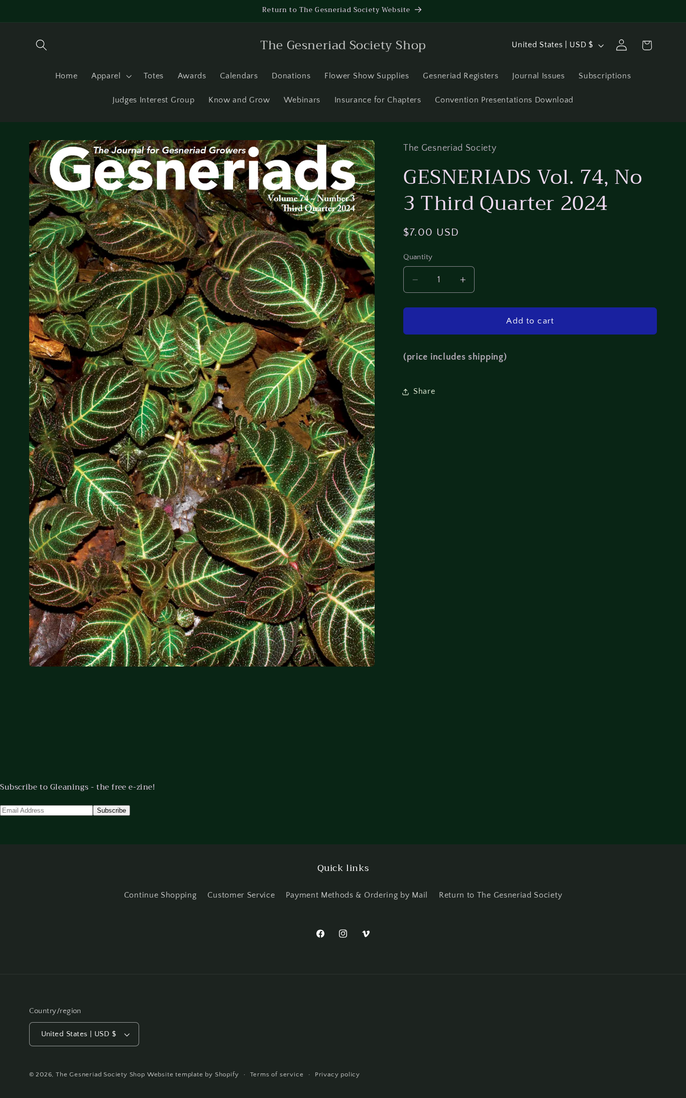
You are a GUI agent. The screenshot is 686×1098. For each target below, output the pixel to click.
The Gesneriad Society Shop (100, 1074)
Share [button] (424, 391)
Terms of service (277, 1074)
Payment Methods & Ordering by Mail (356, 895)
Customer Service (241, 895)
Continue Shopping (160, 895)
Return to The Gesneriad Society (500, 895)
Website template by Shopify (193, 1074)
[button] (42, 45)
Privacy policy (337, 1074)
